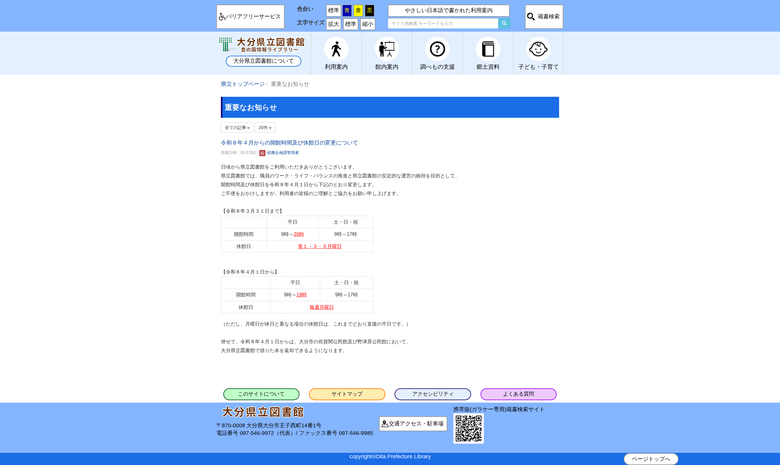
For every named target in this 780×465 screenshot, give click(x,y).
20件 (264, 127)
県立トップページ (243, 84)
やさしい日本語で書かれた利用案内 (449, 10)
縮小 (367, 24)
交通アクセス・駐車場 (416, 424)
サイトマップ (347, 394)
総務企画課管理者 (282, 152)
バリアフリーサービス (253, 16)
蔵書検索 (549, 16)
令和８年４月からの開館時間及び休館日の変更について (289, 143)
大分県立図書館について (263, 61)
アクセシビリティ (433, 394)
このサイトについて (261, 394)
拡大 (333, 24)
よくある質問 (518, 394)
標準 (333, 10)
